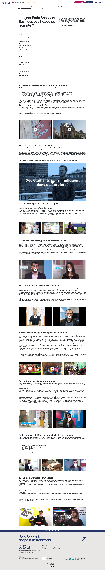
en (102, 2)
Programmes (46, 6)
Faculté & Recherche (36, 6)
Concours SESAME (44, 548)
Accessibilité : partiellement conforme (53, 563)
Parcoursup (54, 547)
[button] (52, 567)
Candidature (79, 2)
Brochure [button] (89, 2)
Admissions (53, 6)
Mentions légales (46, 563)
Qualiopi (52, 557)
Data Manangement (44, 549)
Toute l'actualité (55, 549)
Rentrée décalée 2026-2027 (56, 548)
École (28, 6)
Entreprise (76, 6)
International (69, 6)
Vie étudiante (61, 6)
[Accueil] (6, 2)
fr (100, 2)
